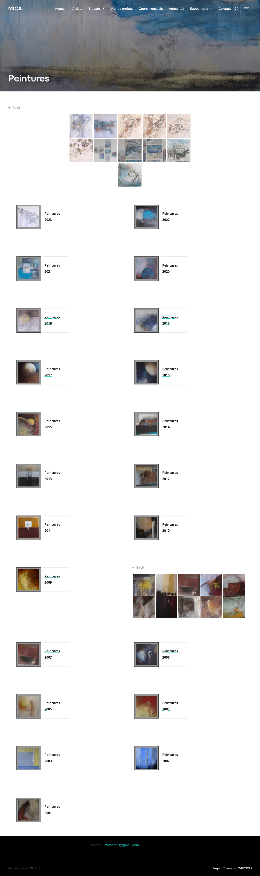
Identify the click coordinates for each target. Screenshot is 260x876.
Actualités (176, 9)
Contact (225, 9)
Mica (15, 8)
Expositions (199, 9)
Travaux (95, 9)
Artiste (77, 9)
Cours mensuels (151, 9)
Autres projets (122, 9)
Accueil (60, 9)
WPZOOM (245, 868)
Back (16, 107)
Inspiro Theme (222, 868)
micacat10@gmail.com (121, 845)
